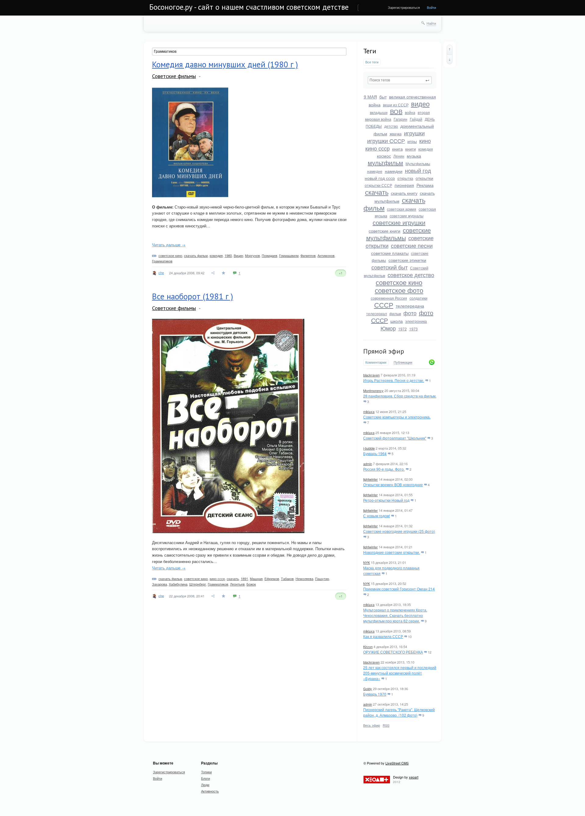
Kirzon (368, 646)
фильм (395, 313)
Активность (210, 791)
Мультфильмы (418, 163)
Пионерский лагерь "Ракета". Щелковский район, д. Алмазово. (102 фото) (399, 712)
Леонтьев (237, 584)
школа (396, 321)
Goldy (367, 688)
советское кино (399, 282)
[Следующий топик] (449, 59)
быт (383, 97)
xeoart (413, 777)
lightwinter (370, 479)
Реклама (425, 185)
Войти (431, 7)
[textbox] (400, 80)
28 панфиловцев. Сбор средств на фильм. (399, 395)
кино (425, 140)
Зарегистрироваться (404, 7)
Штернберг (197, 584)
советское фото (399, 290)
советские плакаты (390, 253)
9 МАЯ (370, 97)
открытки (424, 178)
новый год (418, 170)
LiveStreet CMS (397, 763)
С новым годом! (376, 515)
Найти (431, 23)
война (410, 112)
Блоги (205, 778)
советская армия (401, 209)
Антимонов (326, 255)
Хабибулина (178, 584)
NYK (366, 562)
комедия (425, 148)
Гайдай (416, 119)
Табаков (287, 578)
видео (420, 103)
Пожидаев (269, 255)
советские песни (412, 245)
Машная (256, 578)
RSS (386, 725)
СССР (383, 304)
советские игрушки (399, 222)
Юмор (388, 328)
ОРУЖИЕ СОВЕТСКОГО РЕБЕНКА (393, 651)
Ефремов (271, 578)
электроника (416, 321)
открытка (405, 178)
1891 (244, 578)
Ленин (398, 156)
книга (397, 149)
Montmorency (373, 390)
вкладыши (379, 112)
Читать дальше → (169, 245)
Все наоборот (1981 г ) (192, 296)
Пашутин (322, 578)
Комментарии (375, 362)
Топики (206, 771)
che (161, 272)
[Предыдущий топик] (449, 50)
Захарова (159, 584)
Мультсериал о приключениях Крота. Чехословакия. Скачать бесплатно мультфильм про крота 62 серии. (395, 615)
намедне (374, 171)
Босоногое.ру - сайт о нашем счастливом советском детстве (249, 7)
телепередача (410, 306)
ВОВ (396, 111)
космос (384, 156)
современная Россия (389, 298)
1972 (402, 328)
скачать (376, 192)
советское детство (411, 275)
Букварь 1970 (374, 694)
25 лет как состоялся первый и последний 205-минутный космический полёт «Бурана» (399, 673)
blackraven (371, 374)
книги (410, 149)
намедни (393, 171)
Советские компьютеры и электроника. (397, 416)
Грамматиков (162, 260)
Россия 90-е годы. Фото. (384, 469)
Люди (205, 784)
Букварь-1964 (375, 453)
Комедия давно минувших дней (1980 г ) (225, 64)
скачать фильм (196, 255)
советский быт (389, 267)
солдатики (418, 298)
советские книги (384, 231)
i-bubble (369, 448)
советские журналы (407, 215)
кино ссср (377, 148)
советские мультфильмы (398, 234)
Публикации (403, 362)
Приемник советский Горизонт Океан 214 (399, 588)
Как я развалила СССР (383, 636)
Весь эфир (371, 725)
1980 (228, 255)
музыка (414, 156)
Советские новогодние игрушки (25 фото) (399, 531)
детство (391, 126)
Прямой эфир (383, 351)
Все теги (371, 62)
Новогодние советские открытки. (391, 552)
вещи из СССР (396, 104)
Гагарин (400, 119)
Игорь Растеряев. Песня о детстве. (393, 380)
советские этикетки (407, 260)
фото (410, 313)
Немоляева (304, 578)
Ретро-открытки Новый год (386, 500)
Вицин (238, 255)
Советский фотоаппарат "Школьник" (394, 437)
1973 (413, 328)
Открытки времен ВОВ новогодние (393, 484)
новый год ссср (380, 178)
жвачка (396, 133)
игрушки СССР (386, 140)
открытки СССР (378, 185)
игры (412, 141)
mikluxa (368, 411)
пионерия (404, 185)
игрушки (414, 133)
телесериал (376, 313)
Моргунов (252, 255)
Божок (251, 584)
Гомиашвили (289, 255)
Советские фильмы (174, 76)
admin (367, 463)
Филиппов (308, 255)
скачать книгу (404, 193)
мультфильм (385, 162)
